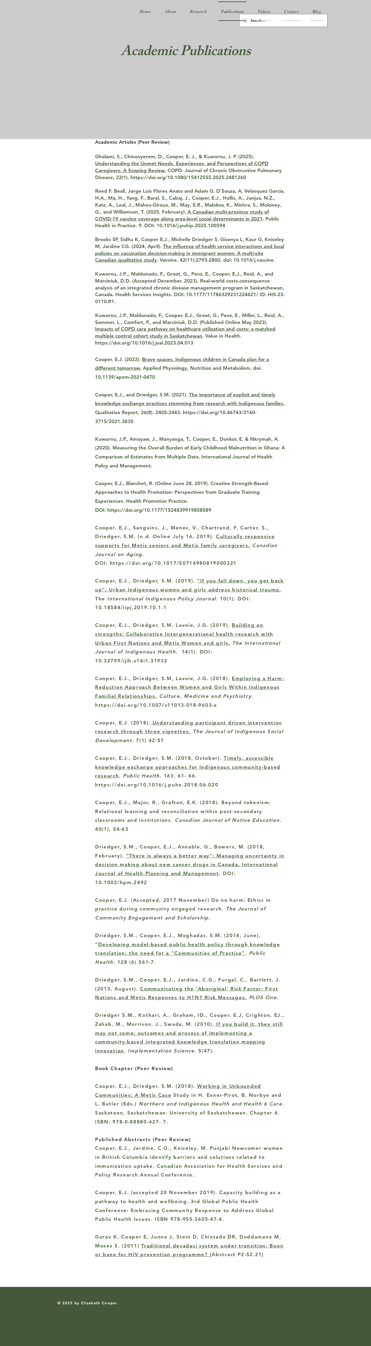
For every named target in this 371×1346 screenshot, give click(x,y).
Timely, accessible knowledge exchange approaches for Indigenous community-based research (188, 767)
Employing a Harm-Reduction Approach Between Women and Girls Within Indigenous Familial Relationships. (189, 687)
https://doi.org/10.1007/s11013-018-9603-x (156, 705)
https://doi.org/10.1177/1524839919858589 (159, 510)
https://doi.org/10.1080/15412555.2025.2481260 (188, 177)
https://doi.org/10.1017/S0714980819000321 (173, 563)
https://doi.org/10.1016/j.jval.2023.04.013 (144, 343)
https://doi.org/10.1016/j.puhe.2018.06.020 (156, 785)
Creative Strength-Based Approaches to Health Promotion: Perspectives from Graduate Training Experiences (181, 492)
